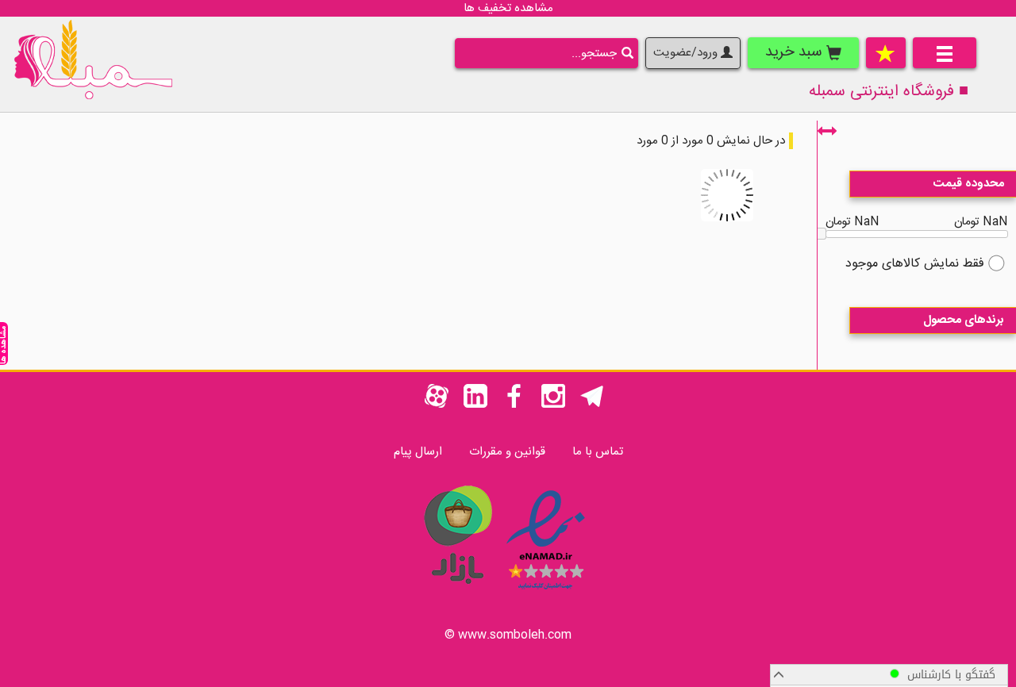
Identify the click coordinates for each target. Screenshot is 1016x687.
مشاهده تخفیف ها (508, 8)
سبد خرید (795, 52)
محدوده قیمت (968, 183)
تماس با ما (597, 452)
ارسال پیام (418, 452)
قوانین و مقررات (507, 452)
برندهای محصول (963, 320)
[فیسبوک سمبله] (514, 405)
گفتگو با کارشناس (947, 675)
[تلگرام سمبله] (592, 405)
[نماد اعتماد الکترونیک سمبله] (545, 592)
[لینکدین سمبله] (475, 405)
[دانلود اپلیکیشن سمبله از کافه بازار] (457, 592)
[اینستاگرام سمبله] (553, 405)
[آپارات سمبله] (436, 405)
